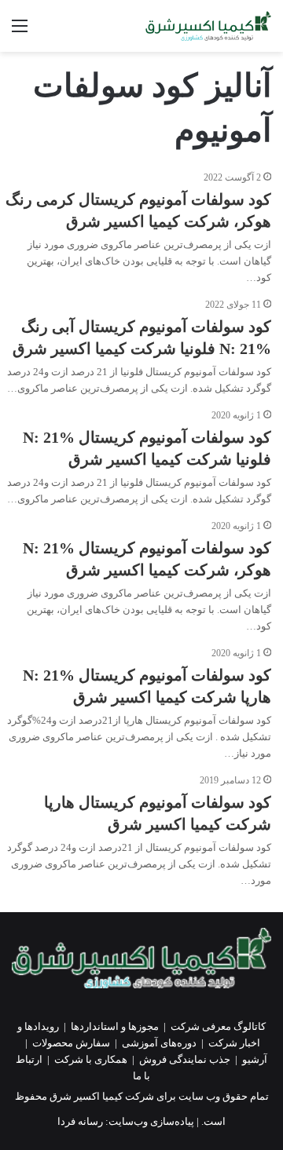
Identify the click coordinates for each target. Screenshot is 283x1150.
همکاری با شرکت (90, 1059)
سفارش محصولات (71, 1043)
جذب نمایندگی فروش (184, 1059)
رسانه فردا (80, 1121)
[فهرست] (20, 31)
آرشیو (254, 1059)
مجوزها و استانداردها (115, 1026)
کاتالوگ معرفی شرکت (218, 1026)
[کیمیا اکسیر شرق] (208, 26)
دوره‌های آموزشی (159, 1043)
